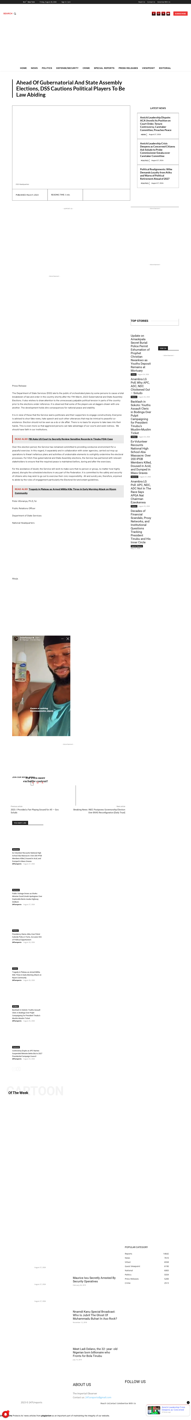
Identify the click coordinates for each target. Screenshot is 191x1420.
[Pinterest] (102, 195)
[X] (163, 13)
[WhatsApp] (108, 195)
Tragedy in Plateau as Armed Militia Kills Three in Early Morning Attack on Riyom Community (26, 975)
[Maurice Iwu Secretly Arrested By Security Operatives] (95, 1263)
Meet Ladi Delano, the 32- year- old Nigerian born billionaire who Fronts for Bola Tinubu (95, 1352)
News (143, 134)
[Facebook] (154, 13)
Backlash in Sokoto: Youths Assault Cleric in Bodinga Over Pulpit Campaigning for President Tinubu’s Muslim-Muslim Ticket (141, 417)
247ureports (16, 864)
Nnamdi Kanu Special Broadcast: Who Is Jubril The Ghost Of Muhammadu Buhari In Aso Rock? (95, 1315)
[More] (115, 195)
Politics (144, 160)
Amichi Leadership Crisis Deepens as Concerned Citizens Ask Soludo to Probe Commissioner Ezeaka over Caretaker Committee (157, 149)
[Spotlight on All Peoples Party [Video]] (95, 1172)
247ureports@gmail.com (98, 1397)
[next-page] (18, 1069)
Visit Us (163, 348)
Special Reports (137, 546)
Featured (16, 1047)
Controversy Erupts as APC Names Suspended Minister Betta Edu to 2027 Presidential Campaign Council (27, 1053)
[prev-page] (14, 1069)
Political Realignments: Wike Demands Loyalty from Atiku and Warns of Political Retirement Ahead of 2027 (156, 174)
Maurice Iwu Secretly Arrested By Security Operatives (94, 1279)
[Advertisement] (95, 44)
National (16, 849)
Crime (15, 969)
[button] (10, 13)
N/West (15, 1006)
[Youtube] (168, 13)
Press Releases (164, 95)
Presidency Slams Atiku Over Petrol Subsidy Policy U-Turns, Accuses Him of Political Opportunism (27, 937)
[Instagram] (159, 13)
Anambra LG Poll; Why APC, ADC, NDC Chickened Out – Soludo (140, 386)
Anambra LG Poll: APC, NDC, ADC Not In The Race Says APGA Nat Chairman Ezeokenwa (141, 492)
